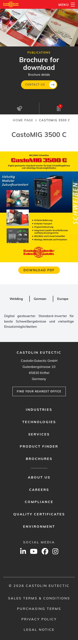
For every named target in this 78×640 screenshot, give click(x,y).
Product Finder (39, 446)
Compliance (39, 502)
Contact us (35, 84)
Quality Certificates (39, 514)
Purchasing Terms (39, 609)
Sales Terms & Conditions (39, 598)
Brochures (39, 459)
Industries (39, 409)
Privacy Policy (39, 619)
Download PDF (39, 270)
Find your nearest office (39, 391)
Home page (23, 120)
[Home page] (11, 4)
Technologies (39, 422)
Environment (39, 526)
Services (39, 434)
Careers (39, 490)
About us (39, 477)
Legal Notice (39, 629)
